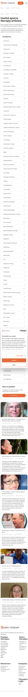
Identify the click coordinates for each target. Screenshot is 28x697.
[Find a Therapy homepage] (8, 3)
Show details (20, 355)
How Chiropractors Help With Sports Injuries (13, 456)
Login (20, 3)
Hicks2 (23, 691)
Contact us (3, 671)
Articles (8, 8)
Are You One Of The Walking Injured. (11, 566)
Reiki (2, 655)
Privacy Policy (22, 672)
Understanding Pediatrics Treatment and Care (14, 600)
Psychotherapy (4, 643)
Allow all (14, 360)
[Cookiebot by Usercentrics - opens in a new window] (20, 331)
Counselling (4, 641)
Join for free (14, 395)
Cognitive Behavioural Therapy (4, 649)
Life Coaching (4, 644)
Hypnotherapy (4, 646)
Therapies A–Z (23, 641)
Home (2, 8)
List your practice (5, 669)
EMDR (2, 657)
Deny (14, 365)
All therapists (22, 646)
